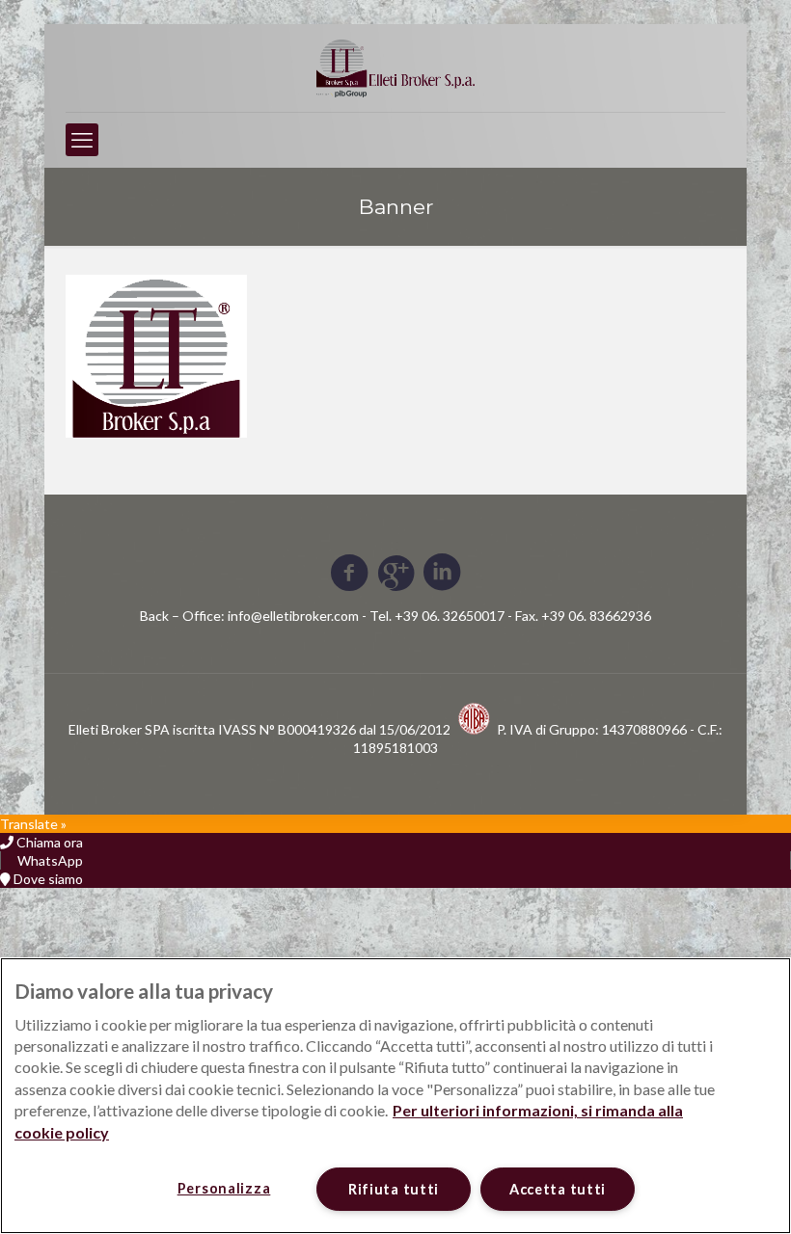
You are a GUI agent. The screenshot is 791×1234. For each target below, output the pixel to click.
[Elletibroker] (395, 68)
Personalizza (224, 1188)
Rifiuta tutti (393, 1189)
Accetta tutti (557, 1189)
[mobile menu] (82, 139)
